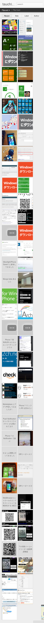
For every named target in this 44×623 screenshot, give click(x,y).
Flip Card (16, 10)
